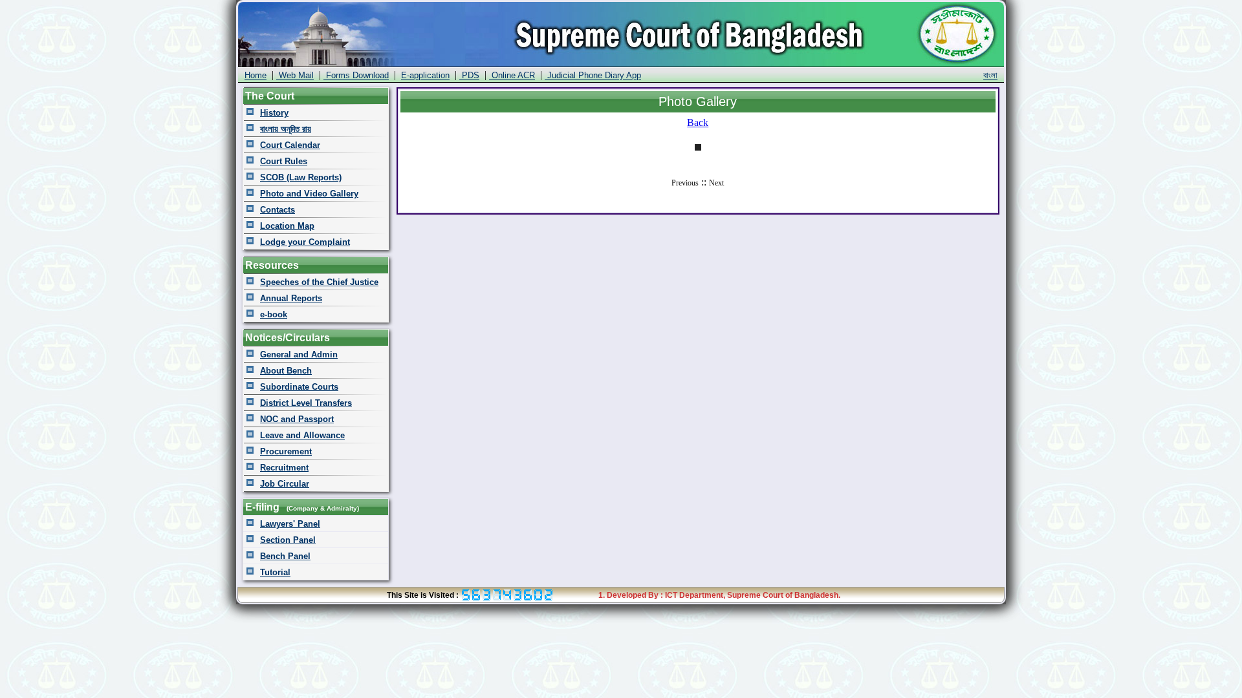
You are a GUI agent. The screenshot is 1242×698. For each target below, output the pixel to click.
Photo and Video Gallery (309, 193)
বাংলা (990, 75)
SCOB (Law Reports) (301, 177)
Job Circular (284, 484)
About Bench (286, 370)
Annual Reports (291, 298)
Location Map (287, 226)
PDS (469, 75)
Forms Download (356, 75)
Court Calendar (290, 145)
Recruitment (284, 467)
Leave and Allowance (302, 435)
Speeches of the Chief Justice (319, 282)
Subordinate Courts (299, 387)
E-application (425, 75)
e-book (273, 314)
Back (697, 122)
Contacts (277, 210)
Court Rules (283, 161)
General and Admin (299, 354)
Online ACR (512, 75)
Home (256, 75)
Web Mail (295, 75)
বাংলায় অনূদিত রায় (285, 129)
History (274, 113)
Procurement (286, 451)
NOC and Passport (297, 419)
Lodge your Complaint (305, 242)
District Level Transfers (306, 403)
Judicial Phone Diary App (593, 75)
